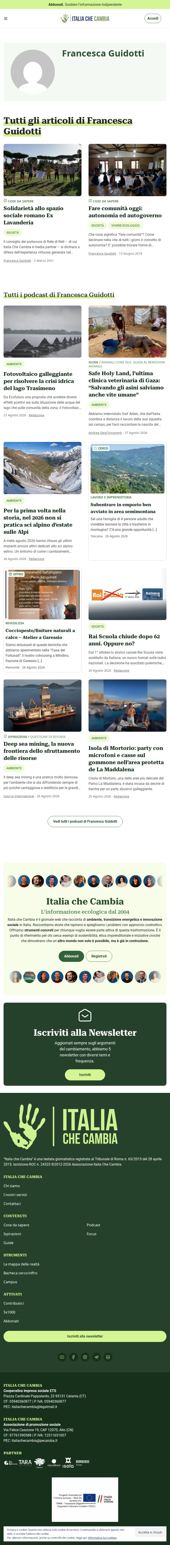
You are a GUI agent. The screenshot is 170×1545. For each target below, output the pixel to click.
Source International (19, 796)
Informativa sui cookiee (102, 1538)
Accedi (152, 18)
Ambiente (99, 405)
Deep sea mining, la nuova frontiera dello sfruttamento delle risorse (42, 751)
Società (12, 232)
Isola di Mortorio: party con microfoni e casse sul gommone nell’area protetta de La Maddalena (126, 759)
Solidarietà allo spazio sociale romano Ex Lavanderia (34, 215)
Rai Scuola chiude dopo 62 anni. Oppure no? (124, 640)
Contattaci (12, 1203)
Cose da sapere (16, 1225)
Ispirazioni (12, 1233)
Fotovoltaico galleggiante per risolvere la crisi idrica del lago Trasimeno (39, 381)
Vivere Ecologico (125, 225)
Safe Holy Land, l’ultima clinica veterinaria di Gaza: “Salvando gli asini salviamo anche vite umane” (126, 384)
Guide (9, 1242)
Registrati (99, 956)
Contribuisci (14, 1303)
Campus (10, 1281)
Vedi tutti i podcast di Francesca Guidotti (85, 821)
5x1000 (9, 1312)
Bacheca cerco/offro (20, 1273)
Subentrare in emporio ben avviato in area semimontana (123, 508)
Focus (92, 1233)
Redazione (36, 415)
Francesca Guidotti (17, 260)
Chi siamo (12, 1185)
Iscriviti (85, 1075)
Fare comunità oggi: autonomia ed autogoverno (125, 212)
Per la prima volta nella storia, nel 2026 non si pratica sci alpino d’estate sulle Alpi (38, 521)
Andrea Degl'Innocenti (105, 433)
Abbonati (71, 956)
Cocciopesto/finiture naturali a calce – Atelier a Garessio (40, 634)
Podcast (93, 1225)
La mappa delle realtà (21, 1264)
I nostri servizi (15, 1194)
